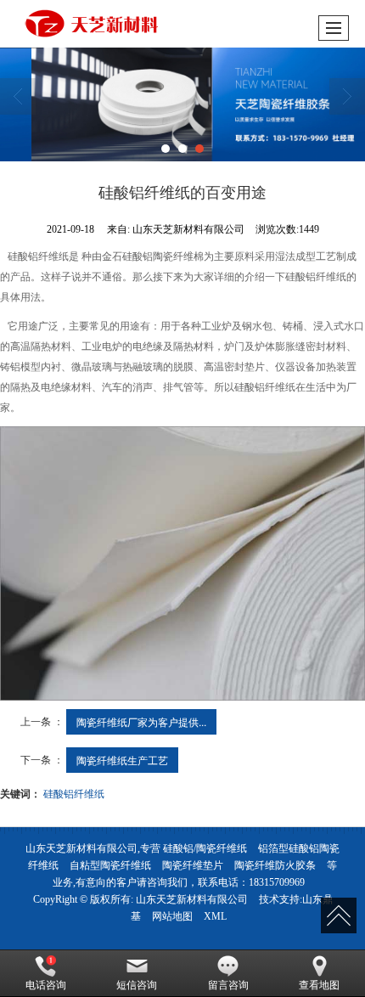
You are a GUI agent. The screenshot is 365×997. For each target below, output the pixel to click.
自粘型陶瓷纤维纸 (110, 865)
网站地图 (172, 916)
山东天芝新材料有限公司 (192, 899)
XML (215, 916)
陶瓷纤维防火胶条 (275, 865)
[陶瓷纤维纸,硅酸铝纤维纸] (182, 104)
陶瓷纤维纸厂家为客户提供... (141, 721)
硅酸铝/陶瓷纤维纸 (205, 848)
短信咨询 (136, 985)
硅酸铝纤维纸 (73, 793)
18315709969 (277, 882)
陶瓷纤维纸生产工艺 (122, 759)
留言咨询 (228, 985)
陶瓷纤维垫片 (192, 865)
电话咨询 (45, 985)
